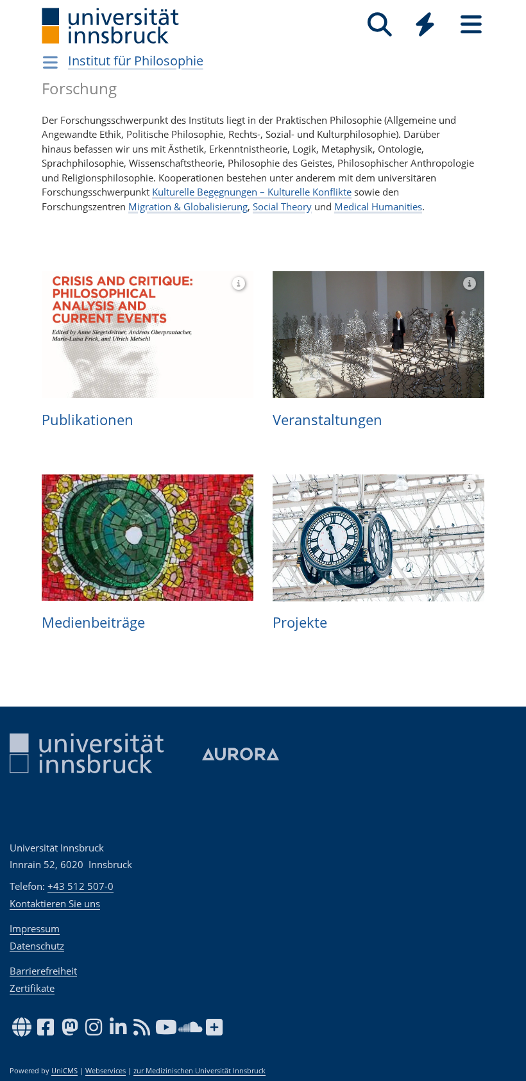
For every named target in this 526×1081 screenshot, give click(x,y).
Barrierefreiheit (43, 970)
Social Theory (282, 206)
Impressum (35, 928)
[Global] (425, 26)
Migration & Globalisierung (188, 206)
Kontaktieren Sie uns (55, 903)
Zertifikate (32, 988)
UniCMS (64, 1070)
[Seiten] (471, 25)
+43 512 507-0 (80, 886)
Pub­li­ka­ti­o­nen (87, 419)
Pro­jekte (300, 622)
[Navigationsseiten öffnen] (50, 62)
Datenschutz (37, 945)
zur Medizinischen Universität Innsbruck (199, 1070)
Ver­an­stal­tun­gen (327, 419)
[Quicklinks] (425, 25)
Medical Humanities (378, 206)
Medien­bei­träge (93, 622)
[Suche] (379, 25)
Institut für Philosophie (135, 60)
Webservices (105, 1070)
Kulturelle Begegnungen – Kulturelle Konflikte (252, 191)
